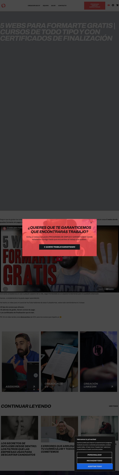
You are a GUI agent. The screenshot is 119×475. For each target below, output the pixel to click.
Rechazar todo (94, 461)
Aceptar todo (95, 466)
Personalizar (94, 455)
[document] (59, 237)
